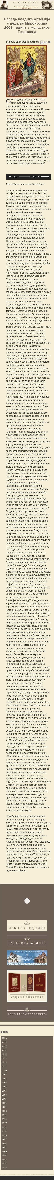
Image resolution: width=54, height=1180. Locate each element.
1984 (4, 1159)
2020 (4, 1038)
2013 (4, 1062)
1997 (4, 1123)
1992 (4, 1143)
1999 (4, 1115)
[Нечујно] (39, 176)
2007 (4, 1082)
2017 (4, 1046)
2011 (4, 1066)
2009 (4, 1074)
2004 (4, 1095)
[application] (28, 177)
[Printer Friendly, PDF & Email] (45, 42)
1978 (4, 1163)
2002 (4, 1103)
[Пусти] (9, 176)
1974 (4, 1167)
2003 (4, 1099)
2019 (4, 1042)
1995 (4, 1131)
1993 (4, 1139)
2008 (4, 1078)
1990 (4, 1151)
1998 (4, 1119)
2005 (4, 1091)
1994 (4, 1135)
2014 (4, 1058)
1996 (4, 1127)
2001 (4, 1107)
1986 (4, 1155)
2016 (4, 1050)
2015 (4, 1054)
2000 (4, 1111)
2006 (4, 1086)
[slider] (45, 176)
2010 (4, 1070)
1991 (4, 1147)
